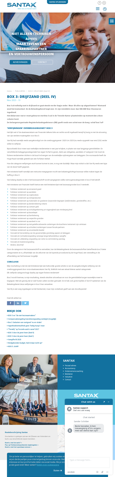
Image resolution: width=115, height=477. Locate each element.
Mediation (69, 374)
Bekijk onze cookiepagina (48, 465)
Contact (42, 62)
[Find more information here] (89, 437)
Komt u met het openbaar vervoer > (18, 447)
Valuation (68, 377)
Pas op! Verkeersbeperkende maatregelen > (21, 445)
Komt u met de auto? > (13, 443)
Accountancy (70, 368)
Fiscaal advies (70, 366)
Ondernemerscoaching (74, 371)
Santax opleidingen (57, 2)
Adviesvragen (20, 62)
